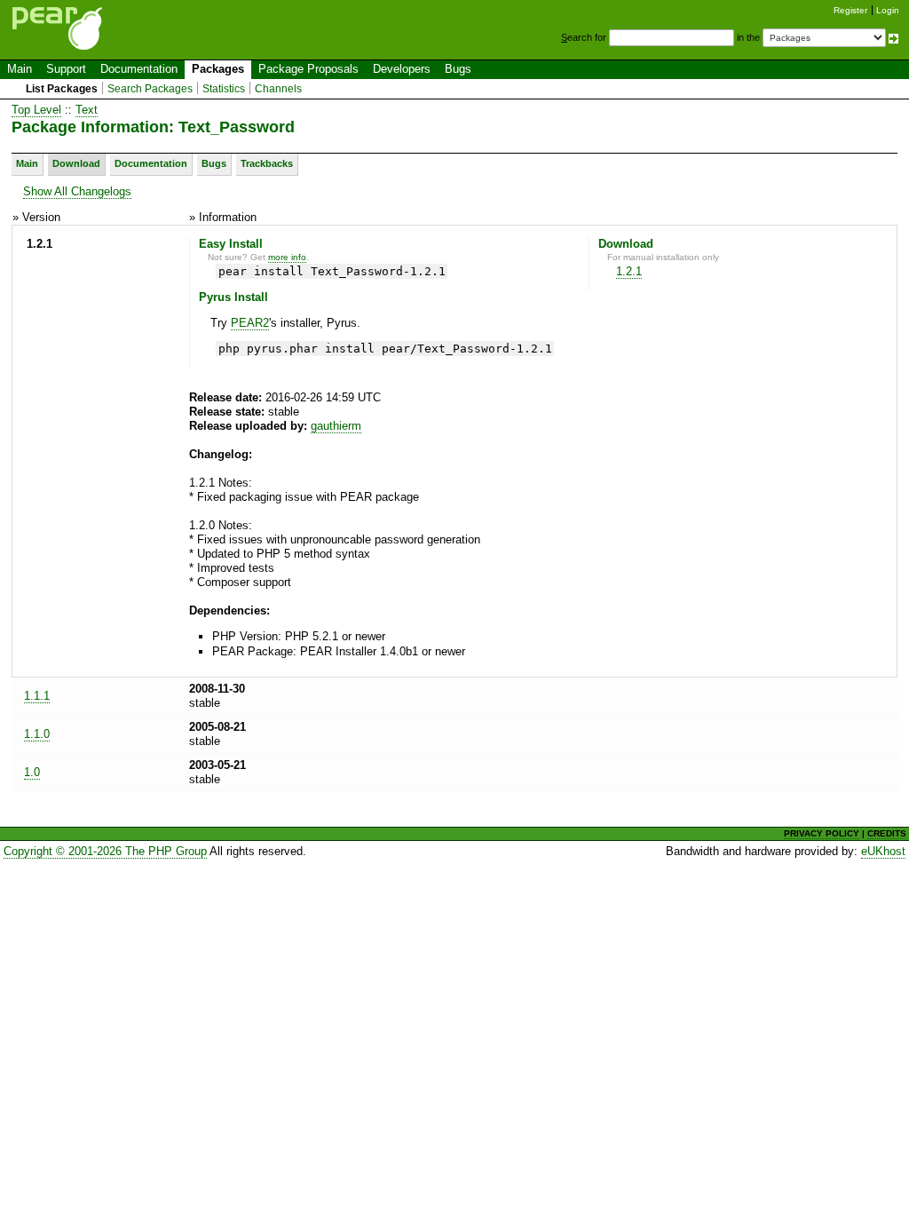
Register (850, 10)
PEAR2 (250, 322)
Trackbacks (267, 163)
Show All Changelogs (77, 191)
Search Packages (150, 89)
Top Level (36, 109)
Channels (278, 89)
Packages (218, 68)
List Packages (62, 89)
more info (287, 257)
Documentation (139, 68)
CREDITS (886, 833)
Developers (402, 68)
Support (66, 68)
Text (86, 109)
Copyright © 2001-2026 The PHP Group (105, 851)
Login (887, 10)
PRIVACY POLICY (821, 833)
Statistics (223, 89)
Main (19, 68)
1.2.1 (629, 271)
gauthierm (336, 425)
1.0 (32, 772)
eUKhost (883, 851)
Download (76, 163)
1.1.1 (37, 695)
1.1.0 (37, 734)
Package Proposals (308, 68)
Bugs (458, 68)
